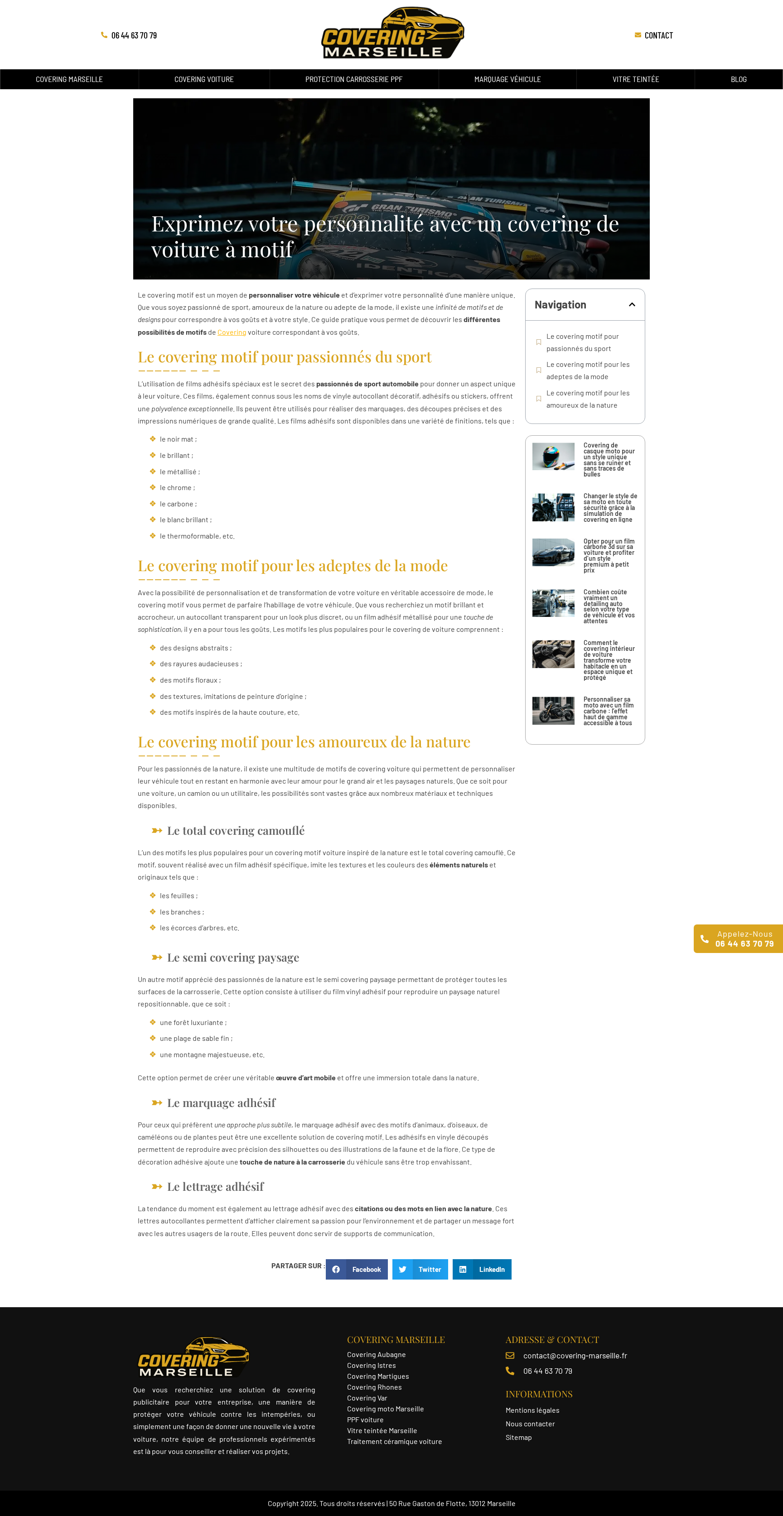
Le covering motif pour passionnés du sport (582, 342)
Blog (739, 79)
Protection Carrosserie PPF (354, 79)
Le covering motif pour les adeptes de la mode (588, 370)
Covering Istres (371, 1365)
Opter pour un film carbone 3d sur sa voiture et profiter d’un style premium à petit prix (609, 555)
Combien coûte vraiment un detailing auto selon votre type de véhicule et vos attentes (609, 606)
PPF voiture (366, 1419)
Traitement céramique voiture (394, 1441)
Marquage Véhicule (507, 79)
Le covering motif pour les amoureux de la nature (588, 398)
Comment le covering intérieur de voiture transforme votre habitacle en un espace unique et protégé (609, 660)
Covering (232, 331)
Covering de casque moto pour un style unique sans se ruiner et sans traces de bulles (609, 459)
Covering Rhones (374, 1386)
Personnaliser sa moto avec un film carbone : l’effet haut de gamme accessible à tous (609, 711)
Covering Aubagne (376, 1354)
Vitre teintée (636, 79)
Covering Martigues (378, 1376)
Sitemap (519, 1437)
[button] (632, 304)
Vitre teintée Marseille (383, 1430)
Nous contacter (530, 1423)
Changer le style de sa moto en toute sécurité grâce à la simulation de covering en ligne (611, 507)
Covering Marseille (69, 79)
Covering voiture (204, 79)
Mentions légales (533, 1409)
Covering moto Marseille (385, 1408)
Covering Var (367, 1397)
